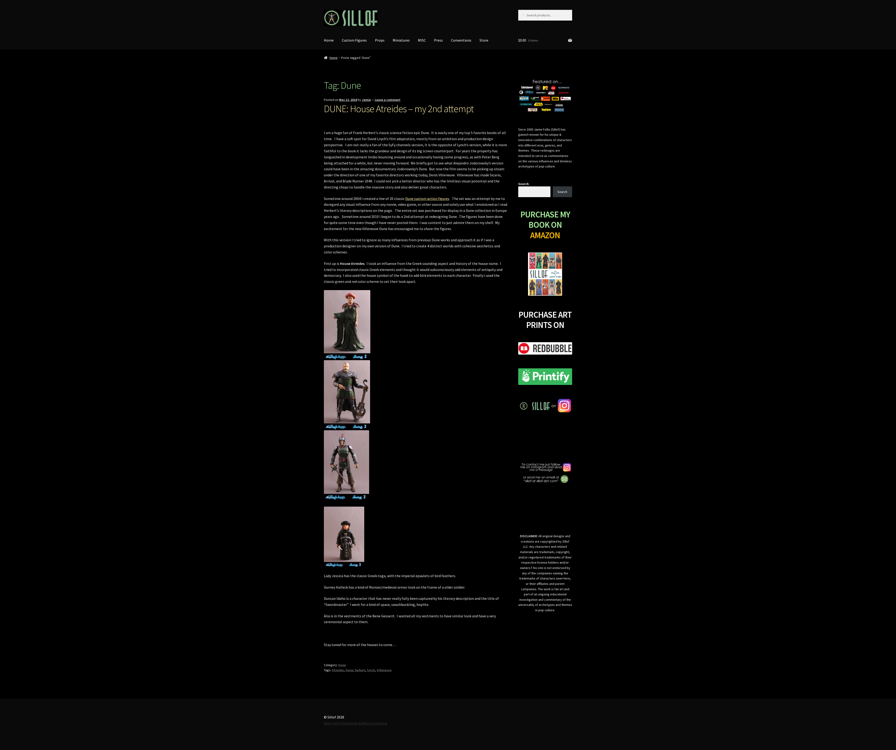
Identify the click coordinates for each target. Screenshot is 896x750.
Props (380, 40)
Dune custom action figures (427, 198)
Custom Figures (354, 40)
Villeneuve (384, 670)
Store (484, 40)
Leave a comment (387, 100)
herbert (360, 670)
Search (523, 184)
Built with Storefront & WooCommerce (355, 723)
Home (329, 40)
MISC (422, 40)
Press (438, 40)
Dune (342, 665)
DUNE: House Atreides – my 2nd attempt (399, 109)
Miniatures (401, 40)
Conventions (461, 40)
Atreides (338, 670)
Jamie (366, 100)
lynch (371, 670)
